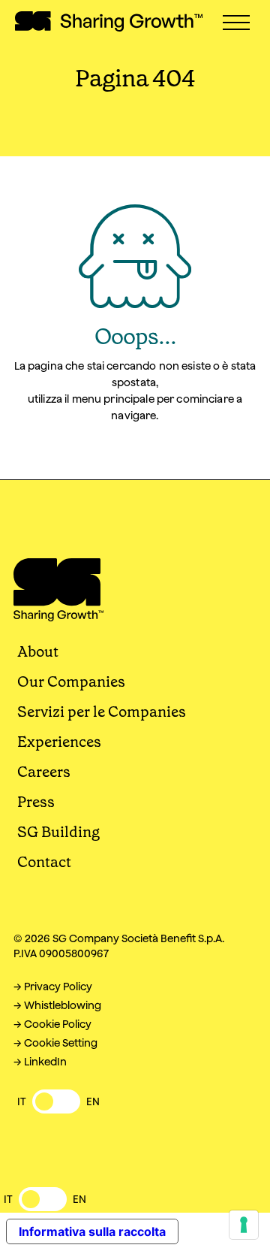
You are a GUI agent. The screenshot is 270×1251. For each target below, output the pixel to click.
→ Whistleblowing (57, 1005)
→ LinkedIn (40, 1062)
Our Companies (71, 681)
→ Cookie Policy (53, 1024)
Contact (44, 861)
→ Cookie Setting (56, 1043)
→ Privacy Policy (53, 987)
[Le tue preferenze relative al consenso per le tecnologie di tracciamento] (244, 1224)
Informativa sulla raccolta (92, 1231)
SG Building (58, 831)
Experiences (59, 741)
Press (36, 801)
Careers (43, 771)
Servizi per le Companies (101, 711)
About (37, 651)
